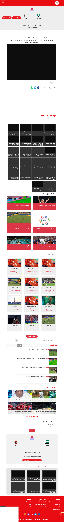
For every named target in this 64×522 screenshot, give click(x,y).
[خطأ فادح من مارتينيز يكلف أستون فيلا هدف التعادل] (50, 175)
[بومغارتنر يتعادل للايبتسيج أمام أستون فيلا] (37, 153)
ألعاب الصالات (15, 327)
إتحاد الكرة (14, 306)
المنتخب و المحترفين (40, 501)
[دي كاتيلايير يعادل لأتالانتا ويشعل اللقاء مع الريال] (37, 164)
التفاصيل (16, 17)
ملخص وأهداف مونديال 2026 (22, 228)
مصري (50, 424)
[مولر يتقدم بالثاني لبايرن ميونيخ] (25, 164)
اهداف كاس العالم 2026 (49, 246)
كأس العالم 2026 (25, 246)
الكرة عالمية (42, 499)
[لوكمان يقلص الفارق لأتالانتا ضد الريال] (25, 153)
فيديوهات (28, 501)
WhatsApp (32, 87)
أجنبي (50, 426)
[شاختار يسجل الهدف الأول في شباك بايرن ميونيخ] (50, 187)
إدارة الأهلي (14, 325)
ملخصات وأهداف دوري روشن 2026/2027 (45, 228)
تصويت (32, 430)
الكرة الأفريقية (31, 268)
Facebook (38, 87)
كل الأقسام (31, 336)
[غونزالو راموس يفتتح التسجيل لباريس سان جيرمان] (13, 164)
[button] (18, 345)
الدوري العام (15, 287)
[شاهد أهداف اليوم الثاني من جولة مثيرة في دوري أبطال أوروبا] (50, 127)
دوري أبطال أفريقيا (14, 268)
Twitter (35, 87)
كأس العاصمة (48, 268)
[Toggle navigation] (3, 1)
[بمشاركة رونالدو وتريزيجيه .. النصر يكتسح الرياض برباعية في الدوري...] (18, 488)
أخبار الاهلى (57, 506)
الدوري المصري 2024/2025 (14, 309)
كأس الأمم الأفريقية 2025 (32, 271)
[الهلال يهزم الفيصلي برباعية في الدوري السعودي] (33, 488)
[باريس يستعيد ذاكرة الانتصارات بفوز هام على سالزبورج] (50, 150)
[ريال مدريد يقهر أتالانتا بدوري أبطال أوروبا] (13, 139)
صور (30, 504)
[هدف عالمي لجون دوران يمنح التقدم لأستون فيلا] (13, 153)
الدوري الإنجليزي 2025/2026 (32, 290)
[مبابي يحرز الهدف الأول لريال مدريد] (37, 175)
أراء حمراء (43, 506)
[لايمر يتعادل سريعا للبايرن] (25, 175)
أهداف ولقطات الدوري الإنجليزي (47, 205)
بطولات (29, 499)
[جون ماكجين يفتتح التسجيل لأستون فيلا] (13, 175)
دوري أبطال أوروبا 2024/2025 (35, 37)
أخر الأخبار (57, 504)
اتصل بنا (29, 506)
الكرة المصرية (56, 509)
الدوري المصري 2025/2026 (14, 290)
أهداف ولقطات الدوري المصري (22, 205)
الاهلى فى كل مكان (40, 504)
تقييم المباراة (6, 17)
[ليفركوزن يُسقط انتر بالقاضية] (25, 139)
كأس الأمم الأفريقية (54, 501)
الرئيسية (54, 37)
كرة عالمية (47, 37)
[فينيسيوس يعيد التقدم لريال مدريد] (50, 164)
